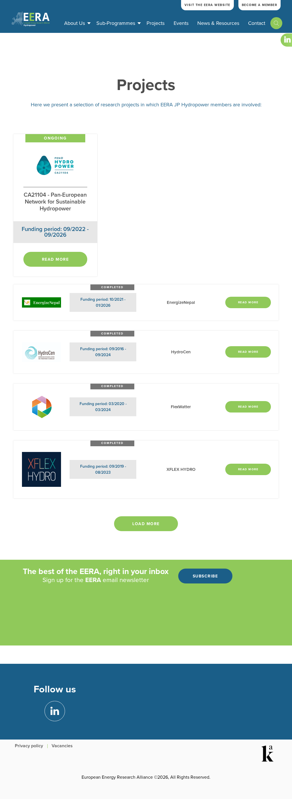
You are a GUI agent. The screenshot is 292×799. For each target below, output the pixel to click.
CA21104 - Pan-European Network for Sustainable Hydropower (55, 202)
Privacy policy (29, 746)
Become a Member (259, 5)
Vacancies (62, 746)
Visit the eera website (207, 5)
